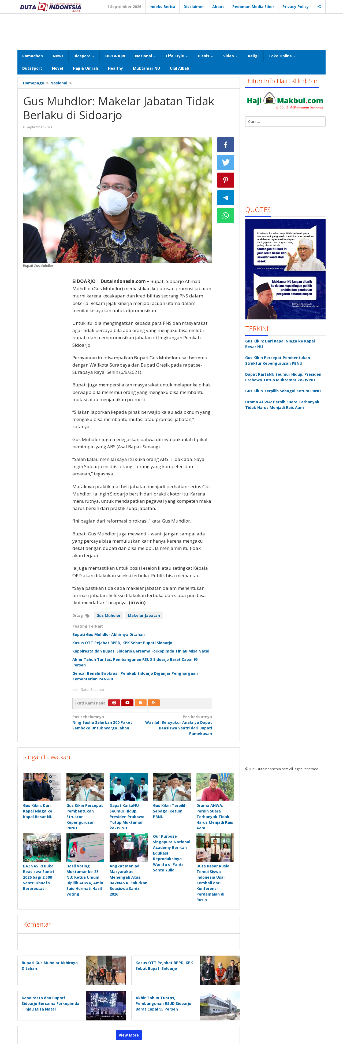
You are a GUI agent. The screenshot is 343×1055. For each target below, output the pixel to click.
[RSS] (154, 702)
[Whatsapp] (225, 215)
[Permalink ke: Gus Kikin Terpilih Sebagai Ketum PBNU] (172, 787)
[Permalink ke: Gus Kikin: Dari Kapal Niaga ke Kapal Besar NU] (42, 787)
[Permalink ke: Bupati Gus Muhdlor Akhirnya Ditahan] (105, 970)
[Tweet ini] (225, 162)
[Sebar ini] (225, 144)
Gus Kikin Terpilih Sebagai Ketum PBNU (170, 811)
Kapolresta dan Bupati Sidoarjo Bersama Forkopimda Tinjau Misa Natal (140, 651)
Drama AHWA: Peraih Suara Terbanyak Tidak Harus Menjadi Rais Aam (214, 816)
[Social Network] (319, 6)
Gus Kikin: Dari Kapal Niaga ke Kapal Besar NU (38, 811)
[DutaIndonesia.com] (50, 6)
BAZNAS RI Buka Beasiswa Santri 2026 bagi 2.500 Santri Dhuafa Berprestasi (38, 877)
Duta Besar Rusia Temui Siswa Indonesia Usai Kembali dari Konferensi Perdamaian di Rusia (212, 882)
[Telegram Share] (225, 197)
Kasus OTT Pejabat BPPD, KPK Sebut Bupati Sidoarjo (122, 642)
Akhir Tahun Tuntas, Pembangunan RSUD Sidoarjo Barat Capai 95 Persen (163, 1003)
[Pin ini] (225, 180)
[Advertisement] (171, 31)
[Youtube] (127, 702)
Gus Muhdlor (108, 615)
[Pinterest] (114, 702)
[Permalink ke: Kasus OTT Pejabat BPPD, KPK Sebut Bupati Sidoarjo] (218, 970)
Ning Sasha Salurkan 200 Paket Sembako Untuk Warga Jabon (102, 722)
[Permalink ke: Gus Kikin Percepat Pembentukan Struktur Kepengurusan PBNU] (85, 787)
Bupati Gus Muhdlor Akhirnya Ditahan (108, 634)
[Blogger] (141, 702)
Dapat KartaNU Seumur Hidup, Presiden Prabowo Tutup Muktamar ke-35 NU (127, 816)
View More (129, 1035)
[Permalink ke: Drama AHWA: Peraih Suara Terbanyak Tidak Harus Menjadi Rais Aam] (215, 787)
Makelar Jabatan (144, 615)
